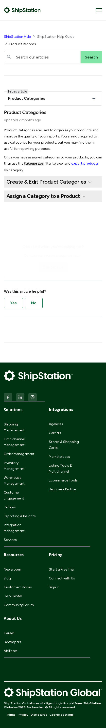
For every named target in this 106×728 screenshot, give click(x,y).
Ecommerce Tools (63, 480)
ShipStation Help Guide (55, 37)
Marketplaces (59, 457)
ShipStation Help (17, 37)
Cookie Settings (61, 714)
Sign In (54, 587)
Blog (7, 578)
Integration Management (14, 528)
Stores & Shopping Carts (64, 445)
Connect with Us (62, 578)
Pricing (55, 554)
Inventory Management (14, 466)
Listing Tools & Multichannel (60, 468)
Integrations (61, 409)
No (33, 303)
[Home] (22, 10)
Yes (13, 303)
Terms (10, 714)
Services (10, 540)
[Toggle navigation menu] (99, 10)
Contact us (53, 267)
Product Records (22, 44)
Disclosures (39, 714)
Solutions (13, 409)
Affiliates (11, 651)
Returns (10, 507)
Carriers (55, 433)
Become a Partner (62, 489)
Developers (12, 642)
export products (85, 163)
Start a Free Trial (61, 569)
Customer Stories (18, 587)
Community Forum (19, 605)
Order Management (19, 454)
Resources (14, 554)
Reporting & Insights (20, 516)
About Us (13, 618)
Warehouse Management (14, 481)
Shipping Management (14, 427)
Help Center (13, 596)
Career (9, 633)
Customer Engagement (14, 495)
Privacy (23, 714)
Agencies (56, 424)
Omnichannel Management (14, 442)
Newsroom (12, 569)
